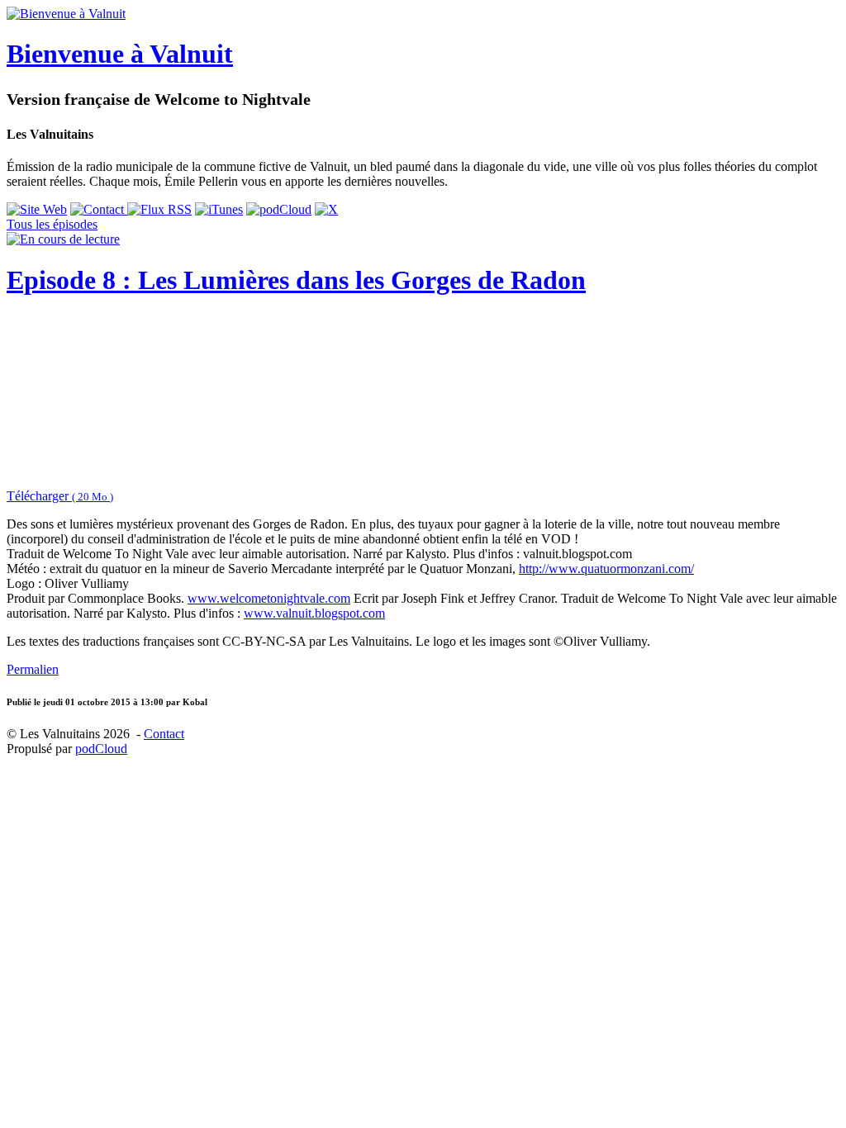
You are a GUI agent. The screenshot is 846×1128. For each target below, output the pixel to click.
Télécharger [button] (60, 496)
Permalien (33, 669)
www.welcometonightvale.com (269, 598)
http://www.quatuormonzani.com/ (606, 569)
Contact (164, 734)
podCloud (101, 749)
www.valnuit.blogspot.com (314, 613)
